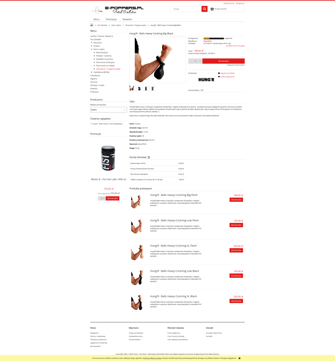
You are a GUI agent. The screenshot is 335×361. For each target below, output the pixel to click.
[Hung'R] (206, 80)
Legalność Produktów (98, 343)
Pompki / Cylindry (103, 56)
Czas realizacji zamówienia (178, 339)
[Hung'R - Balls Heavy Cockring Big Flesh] (139, 202)
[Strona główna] (118, 9)
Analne (97, 46)
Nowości (94, 88)
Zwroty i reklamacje (97, 336)
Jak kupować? (95, 346)
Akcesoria (98, 42)
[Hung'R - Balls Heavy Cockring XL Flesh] (139, 253)
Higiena (93, 78)
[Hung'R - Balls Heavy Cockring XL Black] (139, 303)
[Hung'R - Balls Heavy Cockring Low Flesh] (139, 227)
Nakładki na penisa (104, 59)
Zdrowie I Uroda (97, 85)
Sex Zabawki (95, 39)
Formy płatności (174, 333)
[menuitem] (96, 19)
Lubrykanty (95, 75)
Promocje (94, 92)
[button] (225, 73)
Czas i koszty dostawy (176, 336)
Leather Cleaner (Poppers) (101, 36)
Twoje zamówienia (136, 333)
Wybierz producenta (98, 105)
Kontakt (209, 336)
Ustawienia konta (135, 336)
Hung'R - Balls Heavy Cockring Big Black (107, 124)
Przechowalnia (134, 339)
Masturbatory (102, 52)
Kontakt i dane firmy (214, 333)
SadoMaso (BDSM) (101, 72)
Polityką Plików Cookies (152, 358)
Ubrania (93, 82)
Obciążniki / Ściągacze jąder (108, 69)
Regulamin (94, 333)
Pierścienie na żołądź (105, 65)
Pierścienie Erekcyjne (105, 62)
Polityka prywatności (98, 339)
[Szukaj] (205, 9)
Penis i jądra (99, 49)
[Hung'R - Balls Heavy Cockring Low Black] (139, 278)
